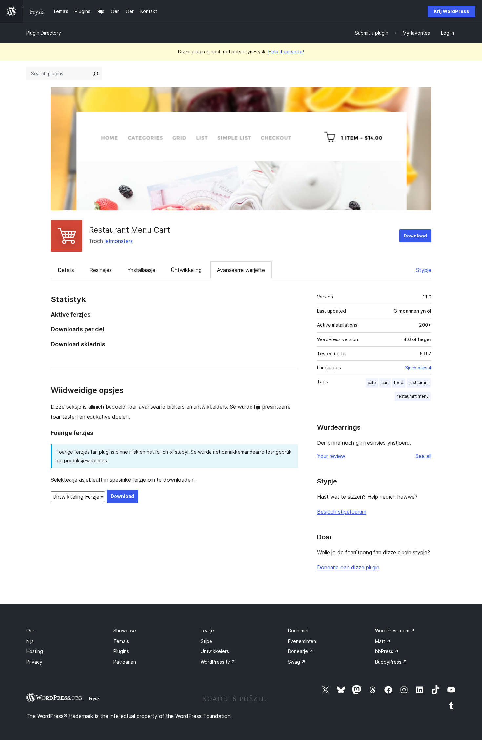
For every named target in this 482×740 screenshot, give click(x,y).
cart (385, 382)
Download (415, 235)
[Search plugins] (95, 73)
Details (66, 270)
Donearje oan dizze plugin (348, 567)
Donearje (300, 651)
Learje (207, 630)
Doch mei (298, 630)
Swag (297, 662)
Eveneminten (302, 641)
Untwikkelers (215, 651)
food (398, 382)
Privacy (34, 662)
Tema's (121, 641)
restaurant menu (413, 396)
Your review (331, 456)
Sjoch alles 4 (418, 367)
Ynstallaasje (141, 270)
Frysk (94, 698)
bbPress (387, 651)
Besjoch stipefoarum (341, 511)
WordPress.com (395, 630)
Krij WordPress (451, 11)
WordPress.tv (218, 662)
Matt (383, 641)
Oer (30, 630)
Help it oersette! (286, 51)
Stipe (206, 641)
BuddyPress (391, 662)
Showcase (124, 630)
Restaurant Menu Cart (129, 230)
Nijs (30, 641)
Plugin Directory (43, 33)
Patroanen (124, 662)
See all (423, 456)
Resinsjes (101, 270)
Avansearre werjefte (241, 270)
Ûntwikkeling (186, 270)
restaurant (419, 382)
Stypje (423, 270)
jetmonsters (119, 241)
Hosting (34, 651)
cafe (372, 382)
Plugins (121, 651)
